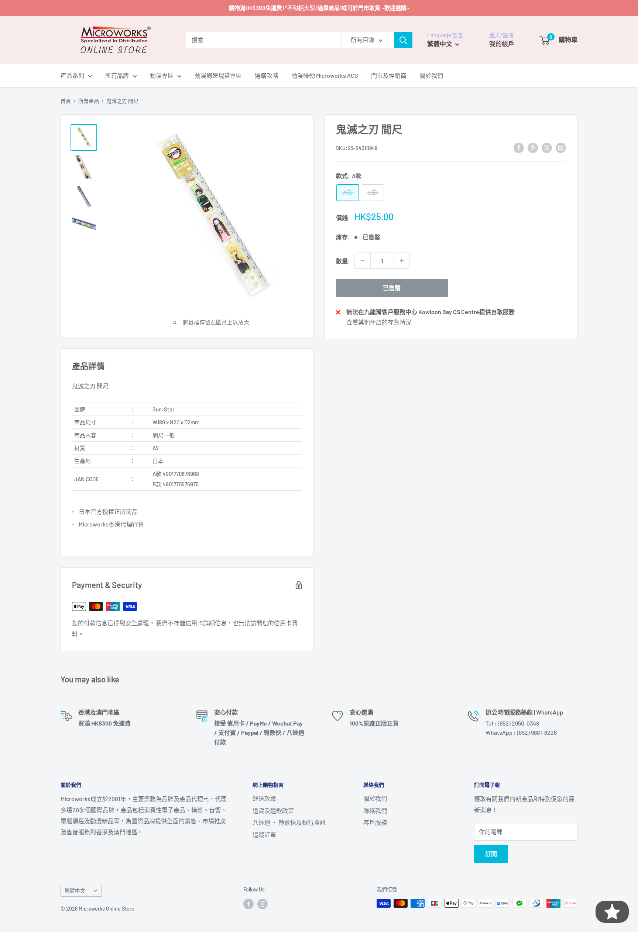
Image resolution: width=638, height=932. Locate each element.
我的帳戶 (501, 43)
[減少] (362, 260)
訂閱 (491, 853)
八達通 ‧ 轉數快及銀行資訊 (289, 822)
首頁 (66, 101)
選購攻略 (266, 75)
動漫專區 (162, 75)
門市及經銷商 (389, 75)
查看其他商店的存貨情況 (378, 322)
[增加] (401, 260)
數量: (343, 260)
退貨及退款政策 (273, 810)
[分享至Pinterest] (533, 147)
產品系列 (72, 75)
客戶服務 (375, 822)
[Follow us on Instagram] (262, 904)
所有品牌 (117, 75)
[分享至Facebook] (519, 147)
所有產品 (88, 101)
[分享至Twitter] (547, 147)
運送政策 (264, 798)
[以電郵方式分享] (561, 147)
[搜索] (403, 40)
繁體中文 (75, 890)
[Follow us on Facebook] (248, 904)
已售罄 (392, 287)
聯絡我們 (375, 810)
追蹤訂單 (264, 834)
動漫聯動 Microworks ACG (324, 75)
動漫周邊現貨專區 (218, 75)
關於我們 (431, 75)
